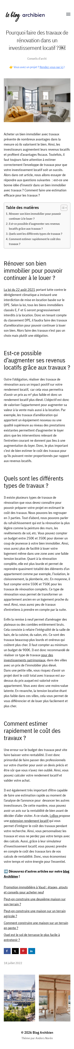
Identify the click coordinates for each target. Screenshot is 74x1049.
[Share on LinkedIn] (31, 951)
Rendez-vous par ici (52, 67)
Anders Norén (44, 1038)
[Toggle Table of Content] (62, 208)
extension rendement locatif (29, 821)
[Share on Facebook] (7, 951)
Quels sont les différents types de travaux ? (36, 234)
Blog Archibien (43, 1032)
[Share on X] (15, 951)
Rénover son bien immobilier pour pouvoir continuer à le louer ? (35, 216)
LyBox (54, 815)
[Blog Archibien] (29, 14)
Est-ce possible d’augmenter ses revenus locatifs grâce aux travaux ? (34, 226)
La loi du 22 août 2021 (19, 289)
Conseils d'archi (37, 58)
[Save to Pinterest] (23, 951)
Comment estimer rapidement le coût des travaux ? (35, 241)
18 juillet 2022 (13, 963)
